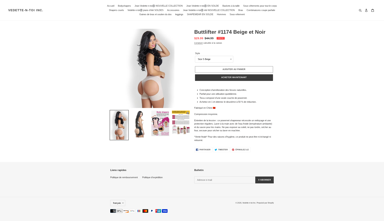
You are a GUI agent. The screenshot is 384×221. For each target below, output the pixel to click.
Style (197, 53)
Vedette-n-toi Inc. (25, 10)
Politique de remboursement (124, 177)
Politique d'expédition (152, 177)
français (117, 203)
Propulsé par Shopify (265, 203)
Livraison (198, 43)
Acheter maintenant (234, 77)
